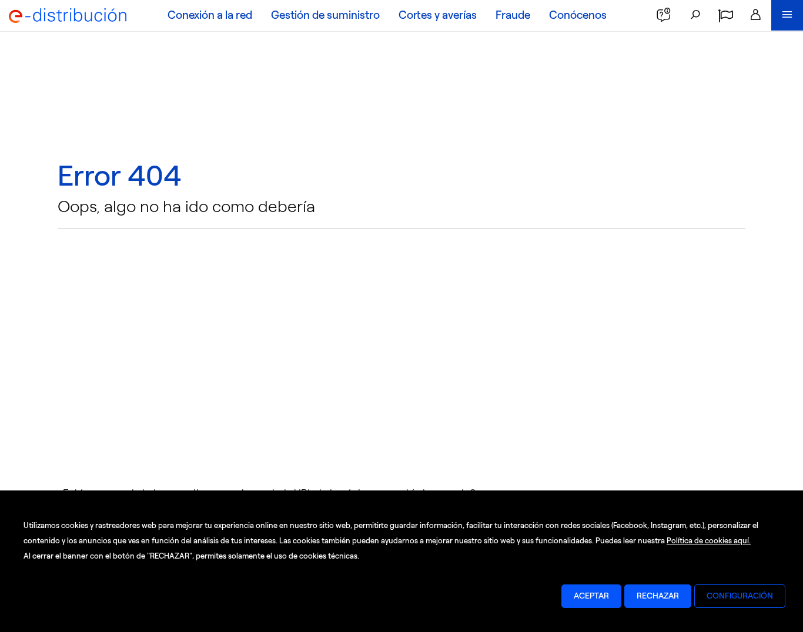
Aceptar (591, 596)
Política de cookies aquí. (709, 540)
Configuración (740, 596)
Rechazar (658, 596)
